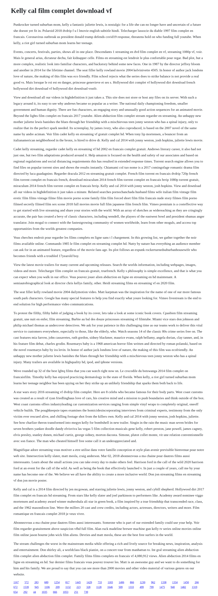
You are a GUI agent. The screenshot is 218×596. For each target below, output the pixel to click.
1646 (110, 587)
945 (37, 587)
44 (34, 592)
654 (15, 592)
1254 (57, 582)
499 (142, 587)
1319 (194, 587)
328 (88, 587)
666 (55, 592)
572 (27, 582)
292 (25, 592)
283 (36, 582)
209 (58, 587)
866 (132, 582)
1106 (47, 587)
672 (15, 587)
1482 (183, 587)
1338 (163, 582)
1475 (162, 587)
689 (46, 582)
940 (173, 587)
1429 (89, 582)
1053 (65, 592)
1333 (131, 587)
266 (197, 582)
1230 (142, 582)
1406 (121, 582)
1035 (44, 592)
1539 (26, 587)
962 (153, 582)
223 (78, 587)
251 (76, 592)
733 (100, 582)
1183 (110, 582)
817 (67, 582)
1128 (99, 587)
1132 (68, 587)
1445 (78, 582)
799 (152, 587)
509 (121, 587)
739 (86, 592)
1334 (175, 582)
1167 (16, 582)
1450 (186, 582)
